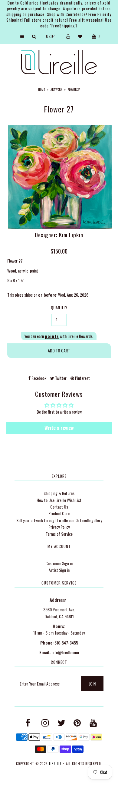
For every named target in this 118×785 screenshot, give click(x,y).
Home (41, 89)
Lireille (55, 763)
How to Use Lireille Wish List (59, 500)
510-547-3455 (66, 642)
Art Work (56, 89)
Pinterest (82, 378)
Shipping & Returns (59, 493)
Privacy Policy (59, 527)
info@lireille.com (65, 652)
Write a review (59, 427)
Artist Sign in (59, 570)
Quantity (59, 307)
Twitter (60, 378)
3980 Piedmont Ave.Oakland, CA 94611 (59, 612)
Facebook (38, 378)
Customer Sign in (59, 563)
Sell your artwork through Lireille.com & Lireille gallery (59, 520)
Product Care (59, 513)
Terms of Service (59, 534)
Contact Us (59, 506)
